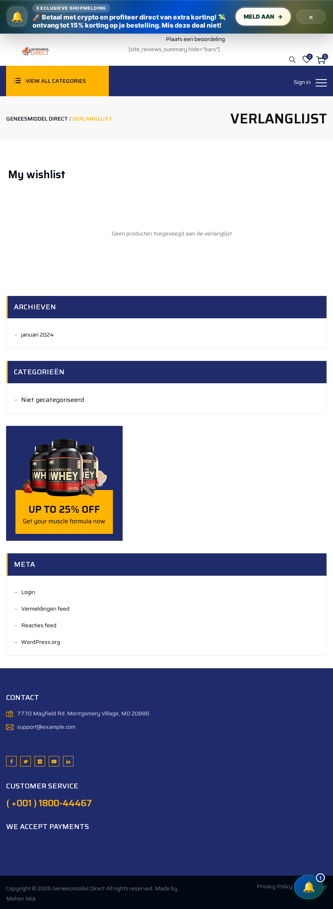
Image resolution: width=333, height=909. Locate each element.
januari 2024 (37, 334)
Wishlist (307, 60)
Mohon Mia (20, 898)
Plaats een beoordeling (195, 39)
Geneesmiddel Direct (78, 888)
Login (28, 591)
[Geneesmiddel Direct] (35, 50)
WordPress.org (40, 641)
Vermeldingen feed (45, 608)
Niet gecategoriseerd (52, 400)
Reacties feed (38, 625)
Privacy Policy (274, 886)
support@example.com (46, 726)
